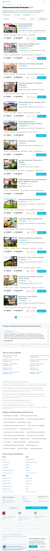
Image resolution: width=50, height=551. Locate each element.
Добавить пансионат (37, 507)
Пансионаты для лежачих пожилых (10, 372)
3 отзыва (29, 259)
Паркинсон (20, 112)
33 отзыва (30, 220)
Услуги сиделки (33, 368)
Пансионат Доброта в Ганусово (29, 199)
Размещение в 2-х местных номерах (11, 359)
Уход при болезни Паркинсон (10, 428)
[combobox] (10, 18)
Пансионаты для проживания (37, 363)
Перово (27, 470)
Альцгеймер (12, 74)
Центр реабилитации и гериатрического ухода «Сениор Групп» (30, 123)
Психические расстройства (32, 74)
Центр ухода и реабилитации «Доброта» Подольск (28, 45)
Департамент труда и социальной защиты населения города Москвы (9, 517)
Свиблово (28, 464)
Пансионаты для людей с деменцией (39, 359)
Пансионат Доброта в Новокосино (30, 238)
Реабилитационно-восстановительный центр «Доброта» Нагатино (32, 180)
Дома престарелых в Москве (9, 528)
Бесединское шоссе (7, 486)
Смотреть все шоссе (7, 491)
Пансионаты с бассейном (9, 448)
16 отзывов (30, 201)
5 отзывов (30, 104)
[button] (9, 51)
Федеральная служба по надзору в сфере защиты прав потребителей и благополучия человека (24, 518)
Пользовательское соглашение (15, 534)
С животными (12, 248)
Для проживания (32, 34)
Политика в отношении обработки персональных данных (14, 536)
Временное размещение (21, 74)
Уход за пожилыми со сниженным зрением (13, 432)
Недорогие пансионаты (31, 445)
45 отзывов (15, 331)
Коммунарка (5, 467)
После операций (13, 34)
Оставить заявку (41, 135)
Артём (27, 489)
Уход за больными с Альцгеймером (36, 425)
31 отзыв (29, 300)
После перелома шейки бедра (27, 54)
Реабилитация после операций (9, 355)
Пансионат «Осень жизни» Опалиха (31, 257)
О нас (23, 496)
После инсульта (33, 248)
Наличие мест (41, 38)
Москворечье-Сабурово (31, 462)
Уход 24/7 (25, 34)
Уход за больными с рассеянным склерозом (13, 419)
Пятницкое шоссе (6, 489)
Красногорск (29, 480)
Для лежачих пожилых (14, 170)
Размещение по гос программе (9, 363)
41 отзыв (29, 240)
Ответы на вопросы (26, 501)
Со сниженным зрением (14, 151)
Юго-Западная (5, 462)
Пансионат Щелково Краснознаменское (25, 25)
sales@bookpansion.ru (42, 501)
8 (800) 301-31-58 (43, 496)
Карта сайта (5, 534)
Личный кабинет (13, 507)
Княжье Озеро (29, 478)
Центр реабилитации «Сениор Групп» (31, 102)
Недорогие (20, 34)
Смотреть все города (31, 491)
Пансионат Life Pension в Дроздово (30, 64)
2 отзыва (29, 164)
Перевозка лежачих (7, 368)
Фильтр (23, 19)
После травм (12, 132)
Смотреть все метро (7, 472)
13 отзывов (30, 125)
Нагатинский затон (30, 459)
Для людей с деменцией (15, 54)
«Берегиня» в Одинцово (26, 141)
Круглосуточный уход (23, 448)
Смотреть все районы (31, 472)
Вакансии (4, 538)
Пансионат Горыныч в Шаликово (10, 329)
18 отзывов (30, 48)
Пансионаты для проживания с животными (13, 445)
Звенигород (28, 483)
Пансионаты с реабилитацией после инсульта (14, 425)
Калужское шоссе (6, 478)
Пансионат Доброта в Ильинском (30, 219)
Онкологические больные (9, 422)
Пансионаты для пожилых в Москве (38, 528)
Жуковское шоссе (6, 483)
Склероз (27, 93)
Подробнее (42, 546)
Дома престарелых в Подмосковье (23, 528)
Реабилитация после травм (24, 422)
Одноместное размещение (28, 112)
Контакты (24, 498)
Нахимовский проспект (7, 470)
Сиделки (22, 93)
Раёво (27, 486)
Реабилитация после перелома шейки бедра (14, 435)
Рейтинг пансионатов (22, 530)
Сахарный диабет (38, 170)
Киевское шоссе (6, 480)
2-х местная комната (37, 151)
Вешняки (28, 467)
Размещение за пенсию (33, 442)
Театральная (5, 464)
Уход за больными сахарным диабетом (35, 432)
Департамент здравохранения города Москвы (40, 517)
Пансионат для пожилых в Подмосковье (33, 526)
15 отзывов (30, 28)
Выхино (4, 459)
